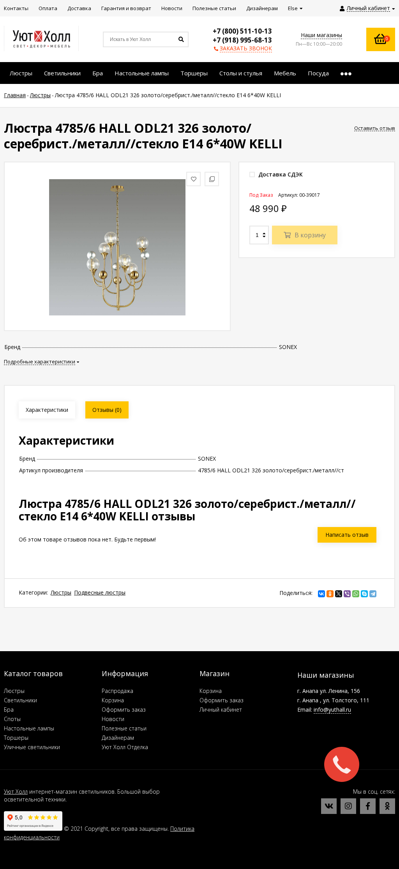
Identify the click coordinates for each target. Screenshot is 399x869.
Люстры (61, 592)
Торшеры (16, 737)
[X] (338, 593)
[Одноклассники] (330, 593)
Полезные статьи (124, 728)
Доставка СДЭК (280, 174)
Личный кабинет (221, 709)
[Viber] (347, 593)
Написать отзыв (347, 534)
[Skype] (364, 593)
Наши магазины (321, 35)
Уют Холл (16, 791)
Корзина (113, 700)
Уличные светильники (32, 747)
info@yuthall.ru (332, 709)
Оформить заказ (124, 709)
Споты (12, 719)
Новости (113, 719)
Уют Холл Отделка (125, 747)
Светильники (20, 700)
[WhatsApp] (355, 593)
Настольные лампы (29, 728)
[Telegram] (372, 593)
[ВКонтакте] (321, 593)
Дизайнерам (118, 737)
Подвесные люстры (99, 592)
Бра (9, 709)
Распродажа (117, 690)
